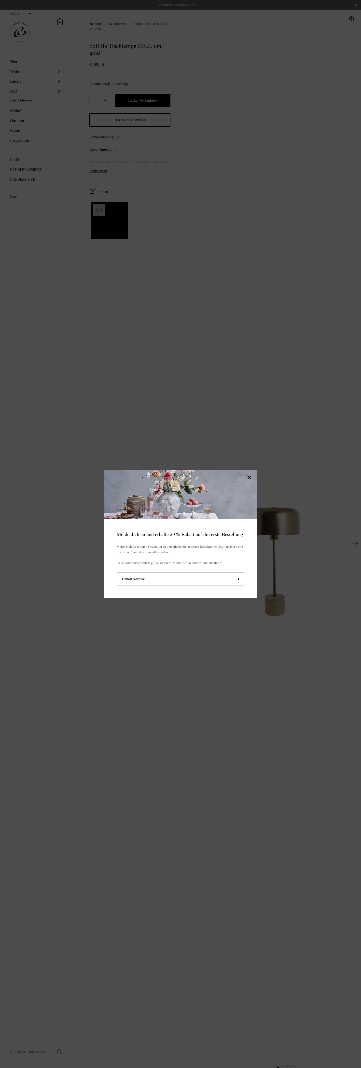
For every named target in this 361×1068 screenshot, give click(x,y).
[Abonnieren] (236, 579)
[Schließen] (249, 477)
